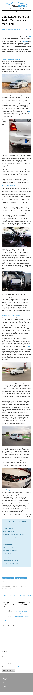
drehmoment (4, 585)
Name (3, 646)
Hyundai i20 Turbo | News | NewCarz (22, 610)
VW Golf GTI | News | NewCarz (20, 611)
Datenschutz (5, 678)
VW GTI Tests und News (15, 29)
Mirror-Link (15, 586)
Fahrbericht (21, 585)
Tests (4, 683)
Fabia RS (17, 585)
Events (4, 686)
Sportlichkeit (4, 588)
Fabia (13, 585)
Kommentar (5, 628)
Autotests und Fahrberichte (8, 28)
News (4, 685)
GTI (30, 36)
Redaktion (4, 30)
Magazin (5, 687)
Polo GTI (22, 586)
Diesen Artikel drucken (21, 578)
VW (10, 588)
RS (25, 586)
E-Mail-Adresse (6, 651)
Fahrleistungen (5, 586)
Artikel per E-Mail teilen (8, 578)
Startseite (5, 681)
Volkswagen (25, 41)
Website (3, 656)
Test (8, 588)
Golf (9, 68)
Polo (19, 586)
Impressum (5, 676)
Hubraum (10, 586)
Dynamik (9, 585)
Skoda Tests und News (19, 28)
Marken (4, 682)
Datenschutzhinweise (17, 666)
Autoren (4, 679)
